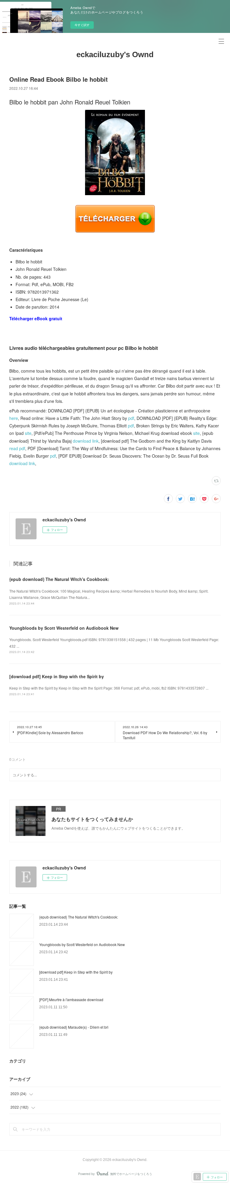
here (13, 418)
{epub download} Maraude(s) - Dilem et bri (73, 1027)
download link (86, 441)
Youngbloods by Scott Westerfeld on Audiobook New (64, 628)
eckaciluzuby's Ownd (115, 54)
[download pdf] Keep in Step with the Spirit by (56, 676)
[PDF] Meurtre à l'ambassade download (71, 999)
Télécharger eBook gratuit (35, 318)
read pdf (17, 448)
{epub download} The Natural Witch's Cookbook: (59, 579)
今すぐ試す (82, 25)
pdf (131, 418)
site (28, 433)
